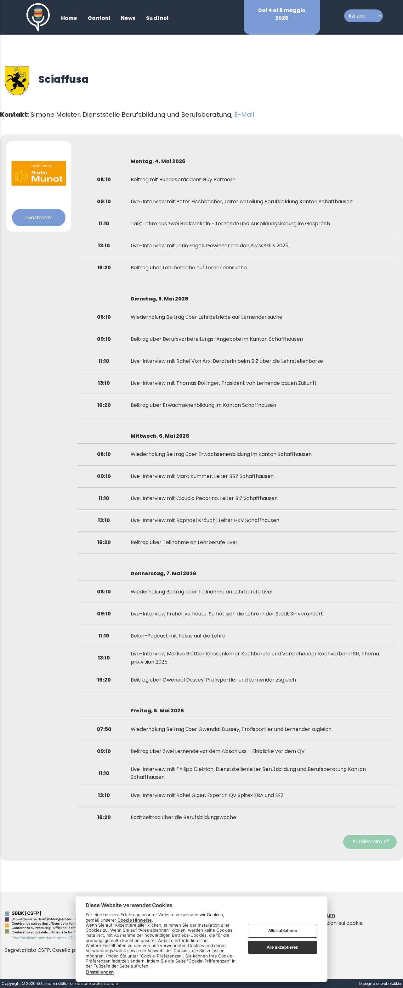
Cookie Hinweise (134, 920)
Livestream (39, 217)
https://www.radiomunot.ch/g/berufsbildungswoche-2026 (371, 841)
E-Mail (244, 114)
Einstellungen (100, 971)
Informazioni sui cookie (335, 923)
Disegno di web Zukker (380, 983)
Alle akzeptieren (282, 947)
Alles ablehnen (282, 930)
